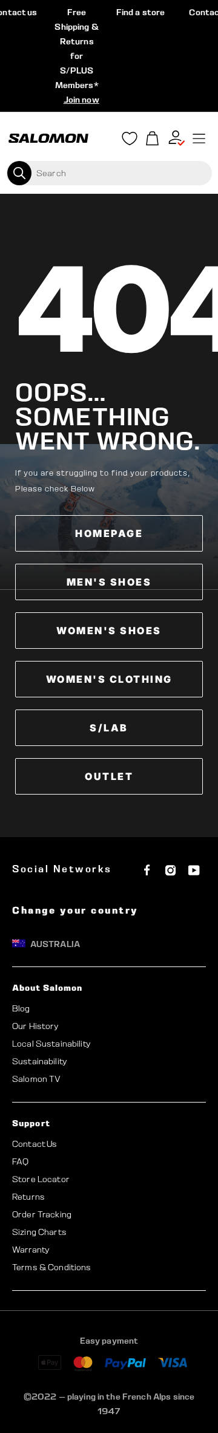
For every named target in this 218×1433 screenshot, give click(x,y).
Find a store (140, 12)
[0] (152, 139)
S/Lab (109, 728)
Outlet (109, 776)
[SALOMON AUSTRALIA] (48, 138)
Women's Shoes (109, 630)
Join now (81, 99)
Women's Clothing (109, 679)
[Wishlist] (129, 141)
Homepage (109, 533)
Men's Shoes (109, 582)
